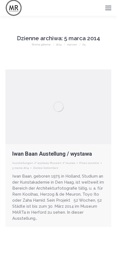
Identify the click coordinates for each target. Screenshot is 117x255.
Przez (89, 162)
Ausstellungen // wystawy (30, 162)
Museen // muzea (62, 162)
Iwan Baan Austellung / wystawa (52, 153)
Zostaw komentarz (45, 167)
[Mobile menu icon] (108, 8)
